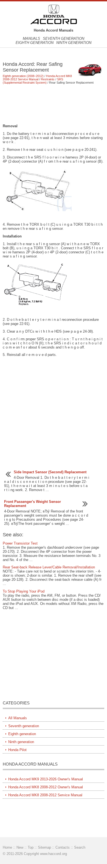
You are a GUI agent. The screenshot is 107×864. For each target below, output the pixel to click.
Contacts (62, 847)
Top (30, 847)
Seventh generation (63, 38)
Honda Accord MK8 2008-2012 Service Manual (37, 77)
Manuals (31, 38)
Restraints (48, 79)
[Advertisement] (54, 103)
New (19, 847)
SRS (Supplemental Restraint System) (33, 81)
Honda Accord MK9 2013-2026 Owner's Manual (45, 779)
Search (79, 847)
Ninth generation (73, 43)
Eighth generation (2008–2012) (23, 76)
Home (7, 847)
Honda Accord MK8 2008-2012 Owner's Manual (45, 787)
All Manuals (17, 718)
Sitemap (44, 847)
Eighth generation (35, 43)
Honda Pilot (17, 750)
